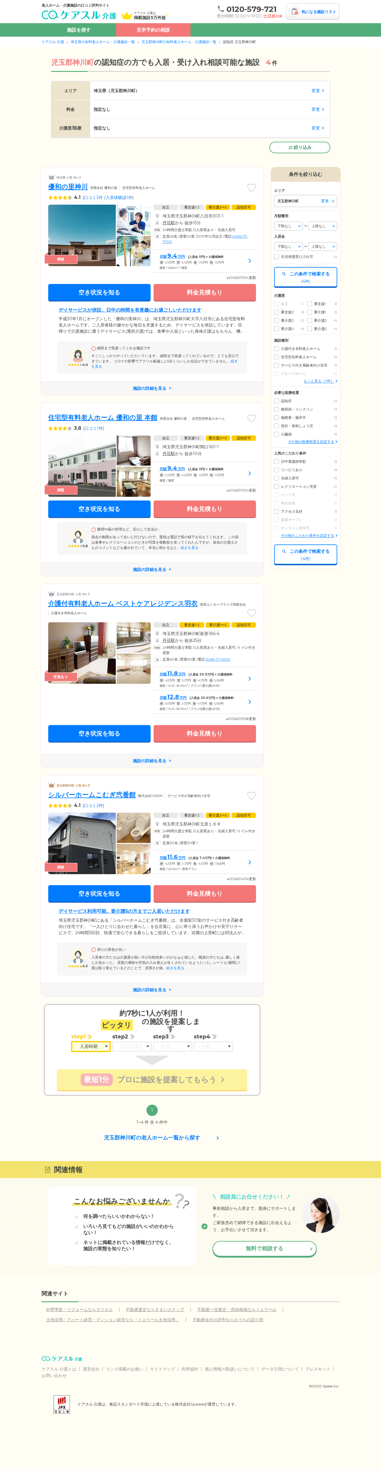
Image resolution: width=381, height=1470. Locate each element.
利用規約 (190, 1369)
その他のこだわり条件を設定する (307, 535)
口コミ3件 (93, 197)
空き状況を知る (99, 292)
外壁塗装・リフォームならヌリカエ (79, 1309)
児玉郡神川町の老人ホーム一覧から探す (152, 1137)
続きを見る (189, 547)
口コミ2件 (93, 805)
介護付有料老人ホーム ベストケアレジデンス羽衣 (123, 603)
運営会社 (91, 1369)
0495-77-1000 (217, 659)
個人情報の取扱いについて (230, 1369)
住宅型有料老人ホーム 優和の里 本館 (102, 417)
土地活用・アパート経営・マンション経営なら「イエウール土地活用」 (112, 1319)
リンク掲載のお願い (124, 1369)
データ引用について (280, 1369)
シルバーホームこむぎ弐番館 (92, 795)
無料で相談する (264, 1248)
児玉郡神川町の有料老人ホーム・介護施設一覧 (178, 42)
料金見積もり (205, 292)
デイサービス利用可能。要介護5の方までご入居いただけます (124, 911)
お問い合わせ (54, 1375)
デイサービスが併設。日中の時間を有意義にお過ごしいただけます (130, 310)
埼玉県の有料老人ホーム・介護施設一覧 (103, 42)
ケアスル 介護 (53, 42)
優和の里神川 (68, 187)
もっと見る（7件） (319, 381)
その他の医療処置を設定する (311, 441)
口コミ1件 (94, 428)
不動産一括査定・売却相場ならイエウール (237, 1309)
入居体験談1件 (119, 197)
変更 (316, 90)
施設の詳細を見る (149, 388)
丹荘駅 (169, 222)
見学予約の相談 (153, 30)
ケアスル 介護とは (59, 1369)
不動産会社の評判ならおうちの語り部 (228, 1319)
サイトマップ (162, 1369)
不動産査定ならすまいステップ (155, 1309)
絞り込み (303, 147)
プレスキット (317, 1369)
